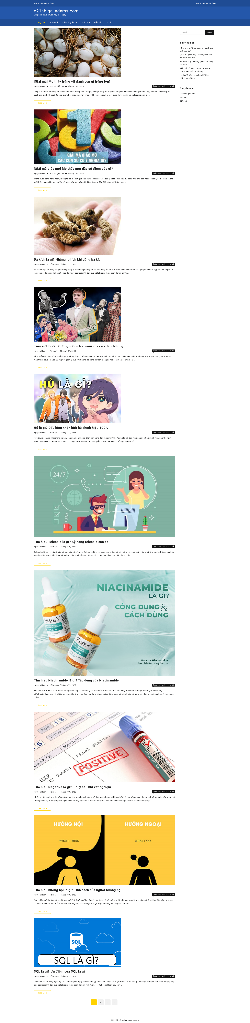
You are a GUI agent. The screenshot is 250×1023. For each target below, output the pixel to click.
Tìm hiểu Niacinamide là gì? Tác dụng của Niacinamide (76, 680)
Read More (42, 103)
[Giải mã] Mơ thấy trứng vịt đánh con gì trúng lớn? (72, 81)
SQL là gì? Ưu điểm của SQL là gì (59, 971)
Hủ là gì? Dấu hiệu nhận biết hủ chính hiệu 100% (71, 428)
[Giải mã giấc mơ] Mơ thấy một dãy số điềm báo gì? (73, 168)
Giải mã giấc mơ (57, 86)
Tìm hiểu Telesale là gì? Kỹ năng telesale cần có (71, 542)
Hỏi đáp (53, 264)
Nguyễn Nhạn (40, 86)
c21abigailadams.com (56, 10)
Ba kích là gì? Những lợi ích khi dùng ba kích (68, 259)
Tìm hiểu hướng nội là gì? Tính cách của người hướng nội (78, 890)
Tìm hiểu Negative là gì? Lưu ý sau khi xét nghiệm (72, 787)
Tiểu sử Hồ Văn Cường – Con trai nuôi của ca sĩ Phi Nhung (78, 346)
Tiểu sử (53, 351)
